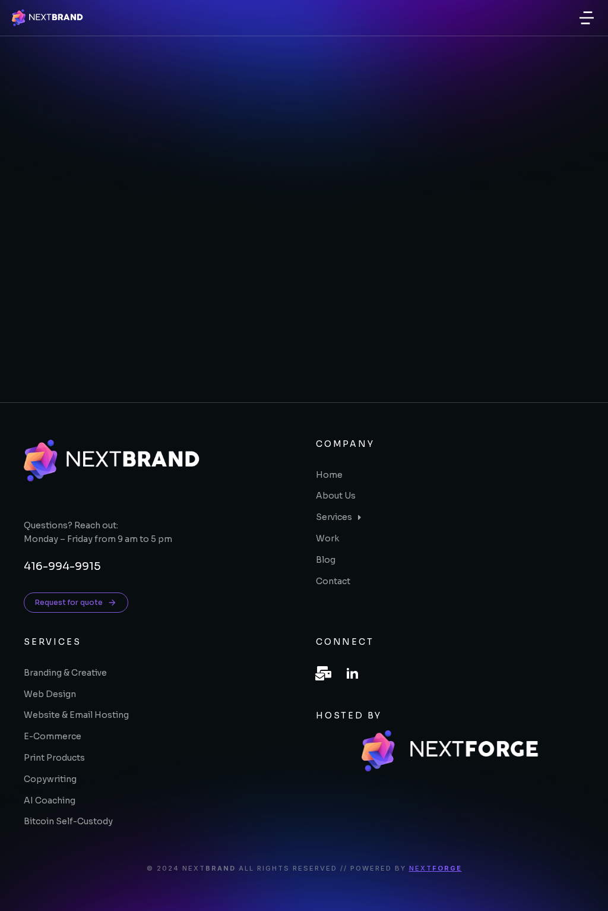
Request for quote (69, 602)
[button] (586, 18)
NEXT (435, 868)
